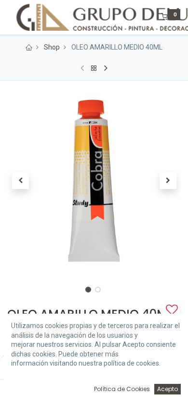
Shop (52, 47)
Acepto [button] (167, 389)
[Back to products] (94, 68)
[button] (20, 181)
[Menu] (8, 17)
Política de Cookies (122, 389)
